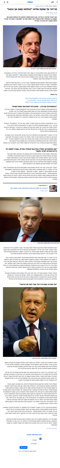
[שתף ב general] (4, 2)
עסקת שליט (54, 428)
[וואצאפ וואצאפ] (7, 2)
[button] (52, 2)
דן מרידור (49, 428)
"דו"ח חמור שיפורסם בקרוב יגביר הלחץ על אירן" (42, 100)
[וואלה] (30, 2)
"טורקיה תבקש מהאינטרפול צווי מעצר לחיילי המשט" (41, 102)
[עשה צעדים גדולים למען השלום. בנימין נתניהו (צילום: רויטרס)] (30, 221)
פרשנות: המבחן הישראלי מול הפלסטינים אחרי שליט (41, 98)
